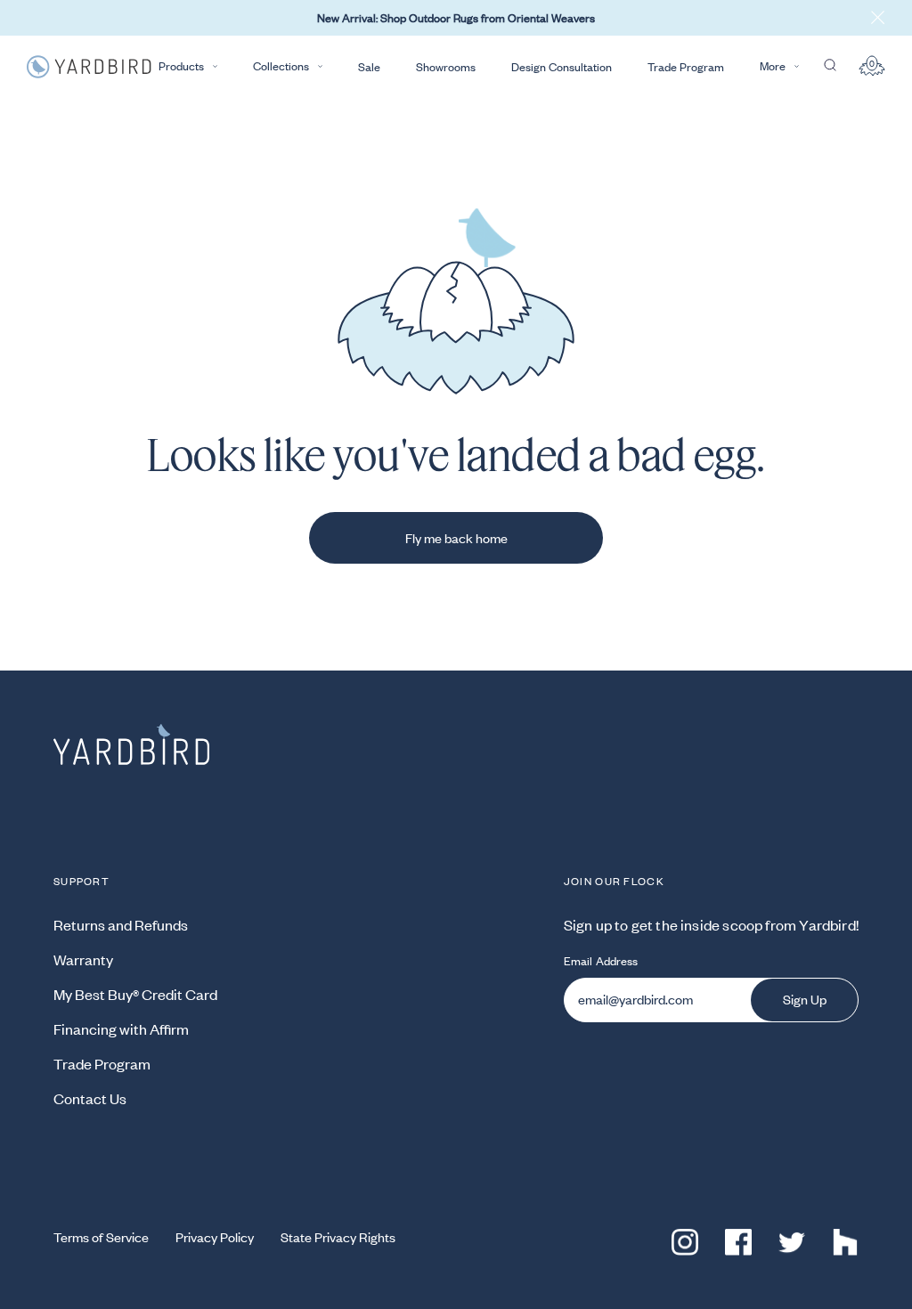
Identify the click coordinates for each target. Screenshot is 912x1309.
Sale (369, 67)
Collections (281, 66)
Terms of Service (101, 1237)
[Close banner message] (878, 18)
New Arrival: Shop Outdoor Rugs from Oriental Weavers (456, 18)
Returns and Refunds (120, 924)
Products (181, 66)
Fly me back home (456, 538)
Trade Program (685, 67)
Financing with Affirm (121, 1028)
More (773, 66)
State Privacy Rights (338, 1237)
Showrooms (446, 67)
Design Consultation (561, 67)
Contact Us (89, 1098)
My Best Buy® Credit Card (135, 994)
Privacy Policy (214, 1237)
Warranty (83, 959)
